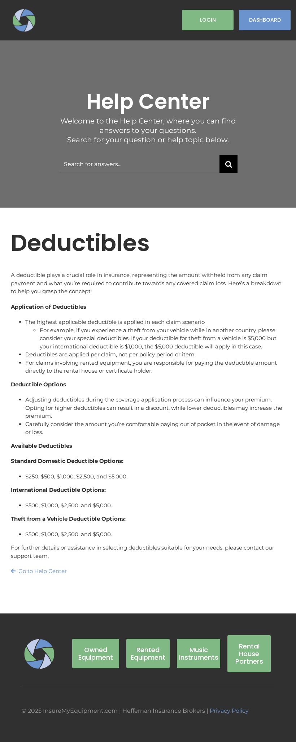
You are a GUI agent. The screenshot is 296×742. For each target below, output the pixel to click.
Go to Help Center (42, 571)
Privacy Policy (229, 710)
